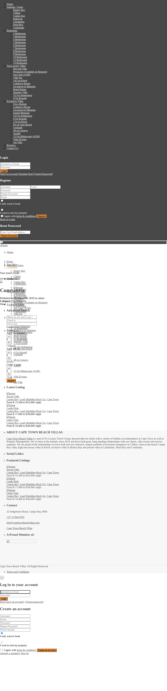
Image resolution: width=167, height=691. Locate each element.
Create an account (46, 650)
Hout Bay (18, 24)
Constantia (18, 27)
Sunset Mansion (21, 113)
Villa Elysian (19, 139)
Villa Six (17, 77)
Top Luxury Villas (16, 66)
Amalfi (16, 133)
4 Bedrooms (19, 39)
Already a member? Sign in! (14, 653)
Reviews (11, 145)
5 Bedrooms (19, 42)
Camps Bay (19, 16)
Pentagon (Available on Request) (30, 71)
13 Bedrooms (20, 63)
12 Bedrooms (20, 60)
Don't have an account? (12, 602)
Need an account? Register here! (17, 174)
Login (4, 171)
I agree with (19, 216)
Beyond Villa (20, 68)
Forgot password (34, 602)
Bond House (19, 89)
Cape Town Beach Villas (20, 438)
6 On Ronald (20, 98)
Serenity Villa (20, 92)
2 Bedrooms (19, 33)
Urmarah (17, 127)
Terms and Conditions (18, 571)
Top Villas (12, 264)
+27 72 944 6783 (15, 517)
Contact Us (12, 148)
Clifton (16, 13)
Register (42, 216)
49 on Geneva (20, 130)
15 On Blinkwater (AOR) (26, 136)
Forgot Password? (43, 174)
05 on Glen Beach (22, 124)
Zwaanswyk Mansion (24, 86)
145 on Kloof (20, 80)
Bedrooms (12, 30)
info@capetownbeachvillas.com (23, 522)
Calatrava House (21, 83)
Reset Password (9, 236)
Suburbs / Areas (15, 7)
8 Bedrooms (19, 51)
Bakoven (18, 18)
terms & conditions (26, 216)
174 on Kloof (20, 121)
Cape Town (53, 399)
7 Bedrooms (19, 48)
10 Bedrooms (20, 57)
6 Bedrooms (19, 45)
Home (10, 4)
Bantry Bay (19, 10)
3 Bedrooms (19, 36)
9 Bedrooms (19, 54)
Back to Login (7, 219)
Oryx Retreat (20, 104)
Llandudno (18, 21)
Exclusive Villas (15, 101)
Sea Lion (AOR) (21, 74)
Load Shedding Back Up (33, 399)
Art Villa (17, 142)
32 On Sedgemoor (22, 95)
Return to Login (8, 238)
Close (9, 377)
